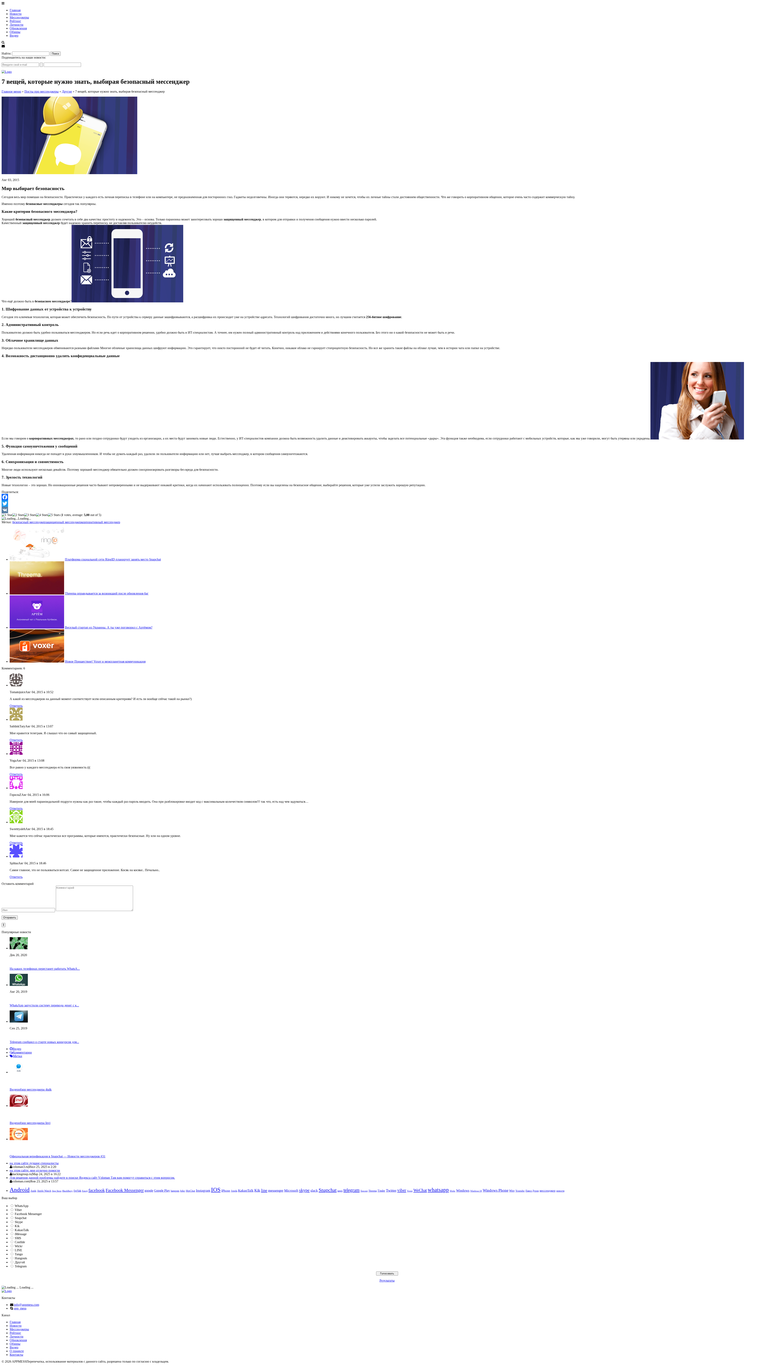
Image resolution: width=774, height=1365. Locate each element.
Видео (14, 35)
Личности (16, 24)
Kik (257, 1190)
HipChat (190, 1190)
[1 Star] (7, 515)
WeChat (420, 1190)
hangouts (175, 1191)
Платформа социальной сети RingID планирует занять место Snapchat (113, 559)
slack (314, 1190)
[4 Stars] (42, 515)
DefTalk (77, 1191)
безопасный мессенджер (29, 522)
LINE (18, 1250)
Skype (19, 1222)
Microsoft (291, 1190)
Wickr (452, 1191)
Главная (15, 10)
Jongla (234, 1190)
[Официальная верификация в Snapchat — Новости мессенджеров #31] (19, 1139)
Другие (67, 91)
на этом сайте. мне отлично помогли (35, 1170)
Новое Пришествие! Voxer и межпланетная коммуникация (105, 661)
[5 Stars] (54, 515)
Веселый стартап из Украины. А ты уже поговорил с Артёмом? (108, 627)
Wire (512, 1190)
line (264, 1190)
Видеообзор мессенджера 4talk (31, 1089)
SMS (18, 1238)
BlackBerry (67, 1191)
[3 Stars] (30, 515)
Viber (18, 1210)
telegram (351, 1190)
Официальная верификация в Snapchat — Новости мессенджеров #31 (57, 1156)
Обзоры (15, 32)
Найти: (6, 53)
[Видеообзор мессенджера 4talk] (19, 1072)
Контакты (16, 1354)
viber (401, 1190)
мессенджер (548, 1190)
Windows (462, 1190)
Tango (19, 1254)
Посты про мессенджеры (41, 91)
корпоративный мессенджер (100, 522)
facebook (96, 1190)
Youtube (520, 1190)
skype (304, 1190)
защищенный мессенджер (63, 522)
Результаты (387, 1280)
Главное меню (11, 91)
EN (4, 49)
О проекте (17, 1351)
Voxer (410, 1191)
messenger (275, 1190)
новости (560, 1191)
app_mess (20, 1308)
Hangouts (21, 1258)
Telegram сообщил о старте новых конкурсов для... (44, 1042)
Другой (20, 1262)
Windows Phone (495, 1190)
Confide (20, 1242)
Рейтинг (15, 21)
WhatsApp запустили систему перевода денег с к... (44, 1005)
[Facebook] (387, 497)
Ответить (16, 705)
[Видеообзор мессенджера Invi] (19, 1105)
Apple (33, 1190)
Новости (16, 14)
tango (340, 1190)
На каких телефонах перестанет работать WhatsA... (45, 968)
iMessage (21, 1234)
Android (20, 1189)
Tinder (381, 1190)
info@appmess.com (26, 1304)
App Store (56, 1191)
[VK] (387, 510)
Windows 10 (476, 1191)
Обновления (18, 28)
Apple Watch (44, 1190)
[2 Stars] (18, 515)
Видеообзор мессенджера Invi (30, 1123)
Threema (372, 1191)
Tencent (364, 1191)
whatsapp (438, 1190)
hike (182, 1190)
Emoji (85, 1191)
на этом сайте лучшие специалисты (34, 1163)
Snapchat (328, 1190)
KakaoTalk (246, 1190)
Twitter (391, 1190)
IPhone (225, 1190)
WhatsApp (21, 1206)
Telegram (21, 1266)
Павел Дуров (532, 1191)
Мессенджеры (19, 17)
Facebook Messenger (125, 1190)
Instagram (203, 1190)
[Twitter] (387, 503)
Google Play (162, 1190)
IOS (216, 1189)
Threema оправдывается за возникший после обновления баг (107, 593)
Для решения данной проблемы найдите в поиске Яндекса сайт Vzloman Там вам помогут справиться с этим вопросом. (92, 1177)
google (149, 1190)
